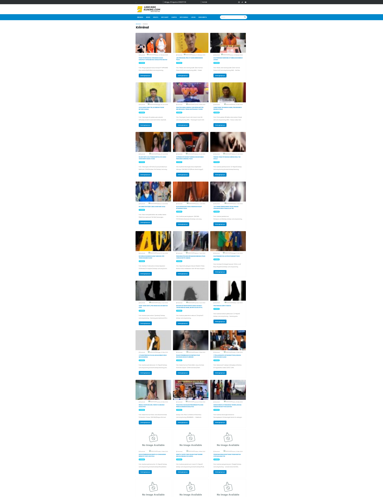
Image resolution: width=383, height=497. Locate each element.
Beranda (140, 17)
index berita (202, 17)
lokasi (193, 17)
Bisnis (148, 17)
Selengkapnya (145, 75)
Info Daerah (184, 17)
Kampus (174, 17)
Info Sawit (164, 17)
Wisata (155, 17)
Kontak (204, 2)
